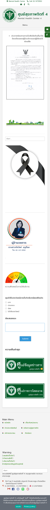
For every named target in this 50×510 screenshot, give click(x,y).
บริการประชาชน (10, 433)
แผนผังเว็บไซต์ (8, 455)
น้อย (9, 308)
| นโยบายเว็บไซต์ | (8, 461)
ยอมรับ (18, 506)
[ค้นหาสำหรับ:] (25, 138)
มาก (9, 302)
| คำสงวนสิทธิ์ (7, 458)
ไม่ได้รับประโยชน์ (13, 311)
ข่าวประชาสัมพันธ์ (11, 428)
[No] (47, 502)
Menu (25, 25)
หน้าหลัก (7, 422)
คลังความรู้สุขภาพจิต (31, 428)
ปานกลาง (11, 305)
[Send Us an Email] (21, 4)
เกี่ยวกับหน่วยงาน (31, 422)
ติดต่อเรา (28, 433)
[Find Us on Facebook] (24, 4)
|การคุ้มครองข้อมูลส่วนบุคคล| (12, 464)
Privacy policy (29, 506)
